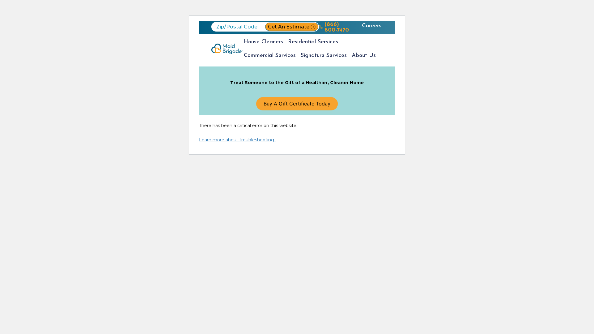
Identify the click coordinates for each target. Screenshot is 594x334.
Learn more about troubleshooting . (237, 140)
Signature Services (324, 55)
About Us (364, 55)
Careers (371, 26)
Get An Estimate (288, 27)
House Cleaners (263, 42)
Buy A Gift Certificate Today (297, 104)
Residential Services (313, 42)
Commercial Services (270, 55)
